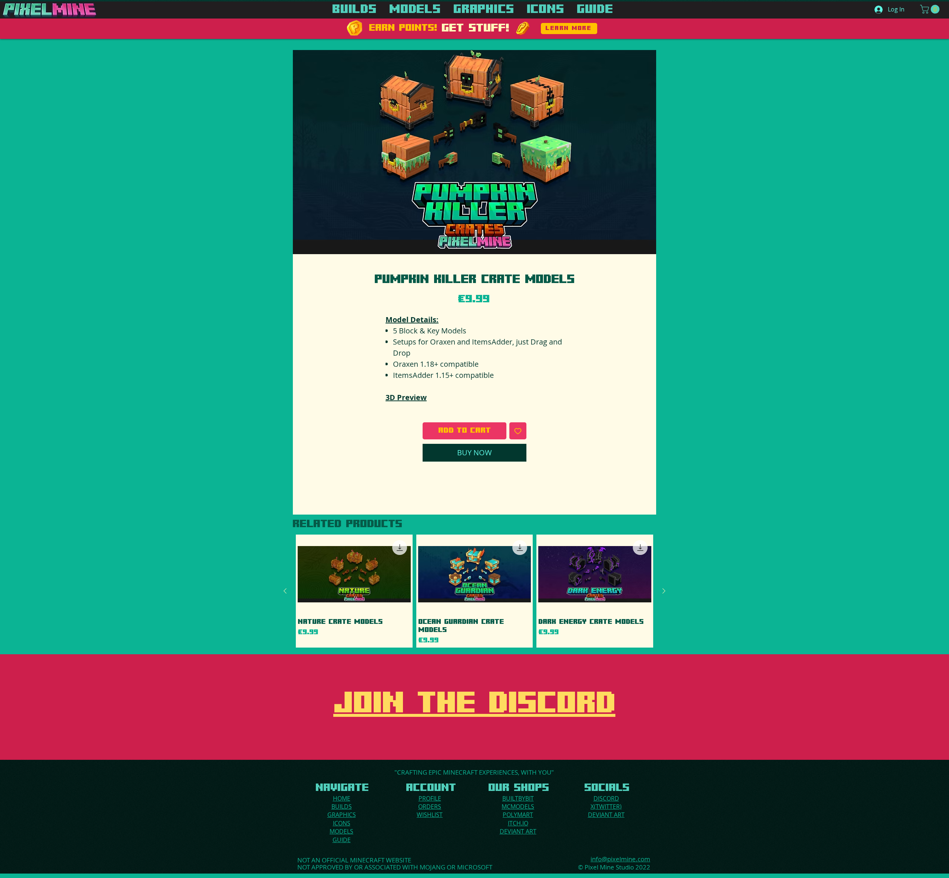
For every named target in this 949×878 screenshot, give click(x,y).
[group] (474, 591)
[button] (931, 9)
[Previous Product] (285, 590)
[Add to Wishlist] (517, 430)
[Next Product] (663, 590)
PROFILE (430, 798)
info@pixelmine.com (620, 859)
